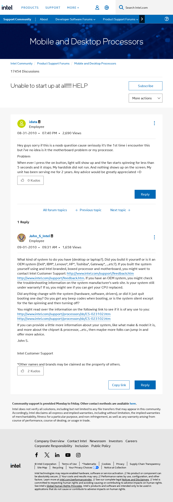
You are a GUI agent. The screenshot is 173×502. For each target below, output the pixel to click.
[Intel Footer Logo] (16, 465)
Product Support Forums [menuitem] (119, 19)
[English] (106, 7)
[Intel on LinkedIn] (57, 455)
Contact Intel (77, 440)
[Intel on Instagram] (78, 455)
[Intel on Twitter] (47, 455)
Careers (131, 440)
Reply (145, 194)
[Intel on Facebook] (36, 455)
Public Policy (101, 445)
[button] (154, 123)
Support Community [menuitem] (17, 19)
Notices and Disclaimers (135, 479)
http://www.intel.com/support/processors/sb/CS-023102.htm (64, 313)
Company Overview (49, 440)
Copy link (119, 384)
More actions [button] (142, 98)
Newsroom (98, 440)
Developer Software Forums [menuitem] (74, 19)
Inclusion (81, 445)
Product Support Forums (53, 63)
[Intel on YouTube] (68, 455)
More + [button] (73, 7)
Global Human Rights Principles (64, 486)
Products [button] (30, 7)
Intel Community (21, 63)
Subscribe (145, 85)
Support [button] (52, 7)
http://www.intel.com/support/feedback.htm (100, 273)
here (133, 403)
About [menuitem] (44, 19)
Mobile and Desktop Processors (95, 63)
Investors (116, 440)
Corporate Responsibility (53, 445)
